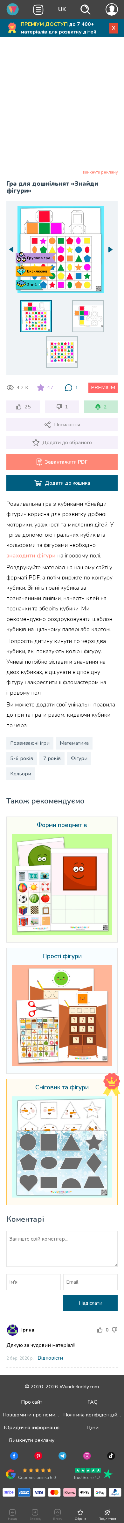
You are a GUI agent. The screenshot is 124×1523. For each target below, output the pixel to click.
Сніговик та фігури (62, 1087)
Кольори (20, 773)
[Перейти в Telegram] (61, 1457)
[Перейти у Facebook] (13, 1457)
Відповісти (50, 1358)
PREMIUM (103, 387)
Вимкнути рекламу (31, 1440)
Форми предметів (62, 825)
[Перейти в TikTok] (110, 1457)
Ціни (92, 1427)
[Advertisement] (62, 104)
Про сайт (31, 1402)
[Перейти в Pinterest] (37, 1457)
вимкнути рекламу (100, 172)
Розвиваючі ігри (30, 743)
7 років (52, 758)
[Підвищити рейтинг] (100, 1330)
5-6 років (21, 758)
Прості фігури (62, 956)
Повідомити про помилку (33, 1414)
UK (62, 9)
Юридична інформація (31, 1427)
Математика (74, 743)
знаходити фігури (31, 555)
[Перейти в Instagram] (86, 1457)
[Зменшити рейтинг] (114, 1330)
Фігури (79, 758)
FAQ (92, 1402)
